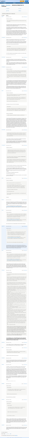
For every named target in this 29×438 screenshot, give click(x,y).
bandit (2, 16)
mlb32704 (3, 399)
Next (10, 433)
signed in (16, 435)
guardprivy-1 (3, 342)
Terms (10, 437)
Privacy (8, 437)
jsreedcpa (3, 383)
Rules (20, 10)
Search (20, 8)
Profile (8, 10)
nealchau (3, 364)
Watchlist (8, 8)
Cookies (13, 437)
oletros (2, 347)
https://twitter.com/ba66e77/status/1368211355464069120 (14, 206)
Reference (26, 16)
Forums (3, 5)
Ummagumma (3, 37)
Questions (8, 5)
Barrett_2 (3, 199)
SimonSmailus (3, 129)
